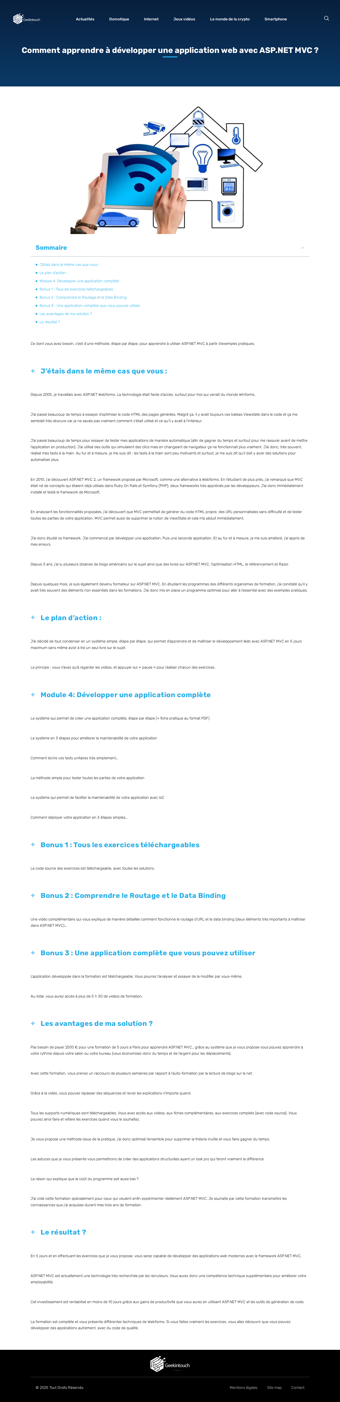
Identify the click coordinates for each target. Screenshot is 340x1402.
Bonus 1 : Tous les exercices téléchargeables (76, 289)
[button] (327, 19)
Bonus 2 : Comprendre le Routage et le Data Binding (83, 297)
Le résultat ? (50, 322)
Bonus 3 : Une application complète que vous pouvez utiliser (90, 305)
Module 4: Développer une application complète (79, 281)
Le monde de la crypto (230, 20)
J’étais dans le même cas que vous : (70, 264)
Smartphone (276, 20)
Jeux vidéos (184, 20)
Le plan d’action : (54, 273)
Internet (151, 20)
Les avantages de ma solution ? (66, 314)
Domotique (119, 20)
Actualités (85, 20)
